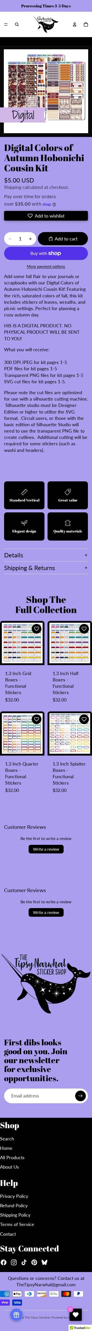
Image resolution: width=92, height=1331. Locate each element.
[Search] (16, 24)
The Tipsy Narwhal (37, 1317)
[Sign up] (80, 1096)
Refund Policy (14, 1205)
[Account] (74, 24)
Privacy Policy (14, 1196)
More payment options (46, 266)
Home (6, 1148)
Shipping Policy (15, 1215)
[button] (46, 216)
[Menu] (6, 24)
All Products (12, 1157)
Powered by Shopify (64, 1317)
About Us (9, 1167)
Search (7, 1138)
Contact (8, 1234)
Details (13, 555)
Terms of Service (17, 1224)
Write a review (46, 849)
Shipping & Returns (29, 567)
